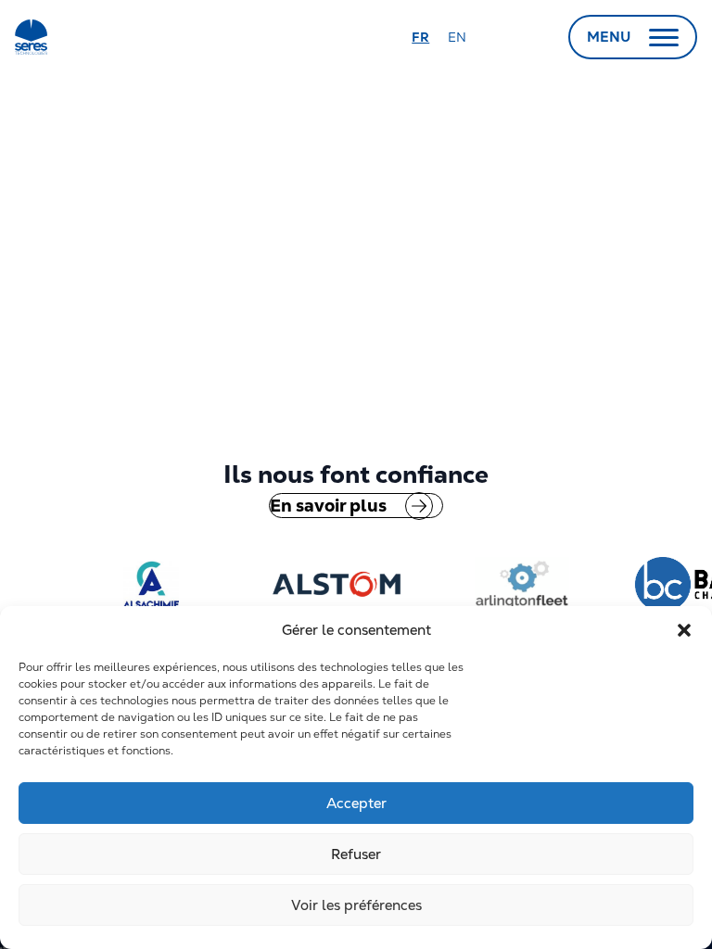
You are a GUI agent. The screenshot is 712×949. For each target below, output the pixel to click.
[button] (684, 630)
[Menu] (664, 37)
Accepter (356, 803)
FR (420, 37)
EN (457, 37)
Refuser (356, 854)
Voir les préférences (356, 905)
